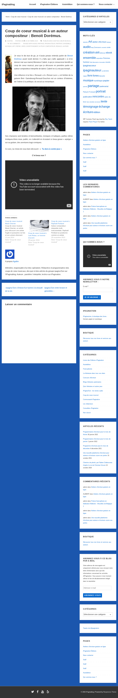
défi (97, 52)
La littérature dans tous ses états (94, 373)
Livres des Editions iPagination (93, 360)
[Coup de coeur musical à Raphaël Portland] (62, 231)
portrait (59, 43)
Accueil (32, 4)
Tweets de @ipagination (91, 628)
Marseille (102, 76)
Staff (84, 162)
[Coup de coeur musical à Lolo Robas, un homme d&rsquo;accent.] (38, 226)
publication (87, 97)
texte (104, 101)
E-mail (85, 286)
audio (35, 43)
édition (96, 112)
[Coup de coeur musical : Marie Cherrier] (16, 231)
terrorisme (97, 102)
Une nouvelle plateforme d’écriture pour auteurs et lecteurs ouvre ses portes (97, 225)
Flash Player (93, 122)
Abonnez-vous (92, 595)
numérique (98, 81)
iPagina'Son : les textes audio (93, 391)
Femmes (106, 58)
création (89, 52)
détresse (102, 53)
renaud (59, 46)
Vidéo (23, 46)
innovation (102, 62)
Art (13, 46)
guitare (66, 46)
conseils (103, 47)
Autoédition (67, 4)
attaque (109, 42)
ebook (109, 52)
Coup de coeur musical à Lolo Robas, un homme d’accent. (37, 235)
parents (85, 86)
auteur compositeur (47, 46)
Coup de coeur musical (62, 41)
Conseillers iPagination (90, 408)
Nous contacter (105, 4)
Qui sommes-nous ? (85, 4)
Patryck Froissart (89, 92)
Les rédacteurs (88, 404)
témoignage (90, 106)
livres (96, 75)
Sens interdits (90, 102)
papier (106, 80)
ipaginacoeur (89, 65)
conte (108, 47)
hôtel (91, 62)
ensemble (67, 43)
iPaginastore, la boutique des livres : (95, 316)
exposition (99, 58)
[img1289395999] (39, 109)
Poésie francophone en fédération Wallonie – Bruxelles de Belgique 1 (97, 209)
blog (92, 47)
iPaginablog (8, 4)
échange (104, 106)
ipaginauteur (50, 43)
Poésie (18, 46)
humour (86, 62)
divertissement (32, 46)
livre (89, 75)
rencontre (98, 96)
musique (8, 46)
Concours (97, 47)
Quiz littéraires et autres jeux (92, 386)
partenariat (104, 86)
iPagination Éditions (49, 4)
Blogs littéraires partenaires (92, 382)
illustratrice (96, 62)
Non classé (87, 413)
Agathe (16, 261)
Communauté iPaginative (91, 399)
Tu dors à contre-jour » (51, 149)
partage (41, 43)
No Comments (15, 43)
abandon (85, 42)
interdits (107, 62)
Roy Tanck (108, 119)
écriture (88, 112)
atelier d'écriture (99, 42)
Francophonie (87, 369)
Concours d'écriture (89, 378)
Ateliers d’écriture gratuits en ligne (94, 140)
